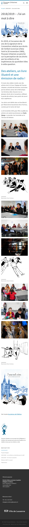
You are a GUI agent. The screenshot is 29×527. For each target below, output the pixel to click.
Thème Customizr (22, 524)
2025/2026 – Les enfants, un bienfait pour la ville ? (13, 455)
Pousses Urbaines (11, 522)
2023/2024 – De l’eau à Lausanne (9, 457)
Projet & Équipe (5, 452)
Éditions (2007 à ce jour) (7, 460)
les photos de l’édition (15, 414)
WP (9, 524)
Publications (4, 462)
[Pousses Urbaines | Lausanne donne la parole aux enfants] (2, 3)
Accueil (3, 8)
